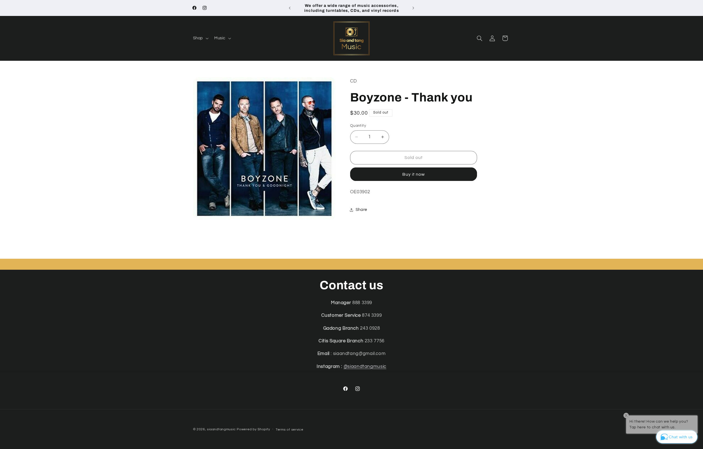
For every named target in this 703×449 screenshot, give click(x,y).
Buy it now (413, 174)
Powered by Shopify (253, 429)
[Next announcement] (413, 7)
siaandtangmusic (221, 429)
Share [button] (361, 210)
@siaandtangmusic (365, 366)
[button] (200, 38)
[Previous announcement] (290, 7)
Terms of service (289, 429)
